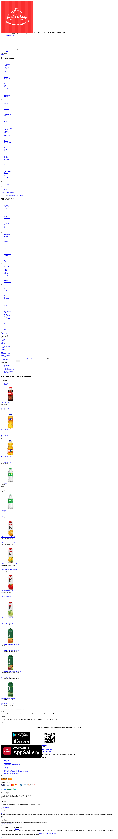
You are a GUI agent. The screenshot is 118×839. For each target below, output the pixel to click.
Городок (6, 88)
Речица (6, 164)
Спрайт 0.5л (4, 483)
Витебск (6, 77)
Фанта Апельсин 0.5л (6, 429)
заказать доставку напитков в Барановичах (34, 358)
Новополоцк (7, 142)
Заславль (6, 109)
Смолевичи (7, 176)
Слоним (6, 173)
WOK (5, 366)
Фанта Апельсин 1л (6, 456)
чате (9, 49)
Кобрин (6, 116)
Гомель (6, 85)
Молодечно (7, 135)
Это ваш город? (5, 192)
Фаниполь (6, 184)
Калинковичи (7, 114)
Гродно (6, 89)
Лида (5, 121)
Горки (5, 86)
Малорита (6, 126)
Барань (6, 65)
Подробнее (53, 833)
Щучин (6, 189)
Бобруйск (6, 67)
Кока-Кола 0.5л (5, 402)
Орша (5, 148)
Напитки (6, 372)
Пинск (5, 156)
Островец (6, 149)
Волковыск (7, 78)
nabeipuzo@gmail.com (47, 749)
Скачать (6, 807)
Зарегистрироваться (12, 195)
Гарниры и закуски (9, 369)
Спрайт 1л (3, 510)
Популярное (7, 365)
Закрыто (12, 192)
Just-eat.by (44, 745)
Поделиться (4, 813)
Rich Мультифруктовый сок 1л (9, 563)
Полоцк (6, 157)
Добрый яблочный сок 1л (8, 698)
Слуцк (5, 174)
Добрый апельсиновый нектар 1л (10, 644)
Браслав (6, 70)
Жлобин (6, 102)
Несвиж (6, 141)
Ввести (17, 829)
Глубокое (6, 84)
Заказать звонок (5, 36)
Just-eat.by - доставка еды (7, 35)
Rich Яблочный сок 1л (7, 617)
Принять (41, 833)
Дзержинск (7, 95)
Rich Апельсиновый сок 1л (8, 537)
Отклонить (47, 833)
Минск (6, 129)
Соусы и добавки (8, 371)
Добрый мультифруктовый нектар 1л (11, 671)
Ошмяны (6, 150)
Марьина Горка (8, 128)
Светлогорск (7, 171)
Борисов (6, 68)
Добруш (6, 96)
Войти (2, 195)
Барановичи (7, 64)
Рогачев (6, 166)
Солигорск (7, 178)
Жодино (6, 103)
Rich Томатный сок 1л (7, 590)
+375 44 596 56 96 (46, 752)
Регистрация (21, 195)
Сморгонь (6, 177)
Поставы (6, 159)
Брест (5, 71)
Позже (2, 807)
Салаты (6, 368)
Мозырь (6, 134)
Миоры (6, 131)
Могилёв (6, 132)
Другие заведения (5, 359)
